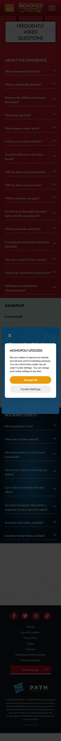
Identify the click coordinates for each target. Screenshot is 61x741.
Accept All (30, 380)
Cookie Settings (31, 389)
